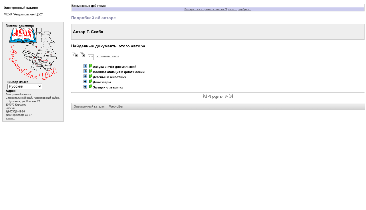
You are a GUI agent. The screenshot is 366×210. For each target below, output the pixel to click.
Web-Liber (116, 106)
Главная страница (20, 25)
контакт (10, 118)
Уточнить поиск (107, 56)
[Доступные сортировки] (91, 56)
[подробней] (85, 66)
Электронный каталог (89, 106)
